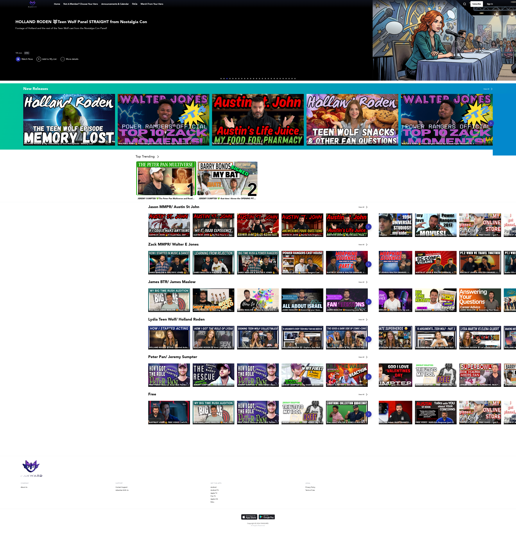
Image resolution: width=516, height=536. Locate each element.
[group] (69, 120)
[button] (69, 120)
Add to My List (49, 59)
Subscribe (476, 4)
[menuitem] (80, 4)
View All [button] (486, 89)
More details (72, 59)
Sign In (490, 4)
